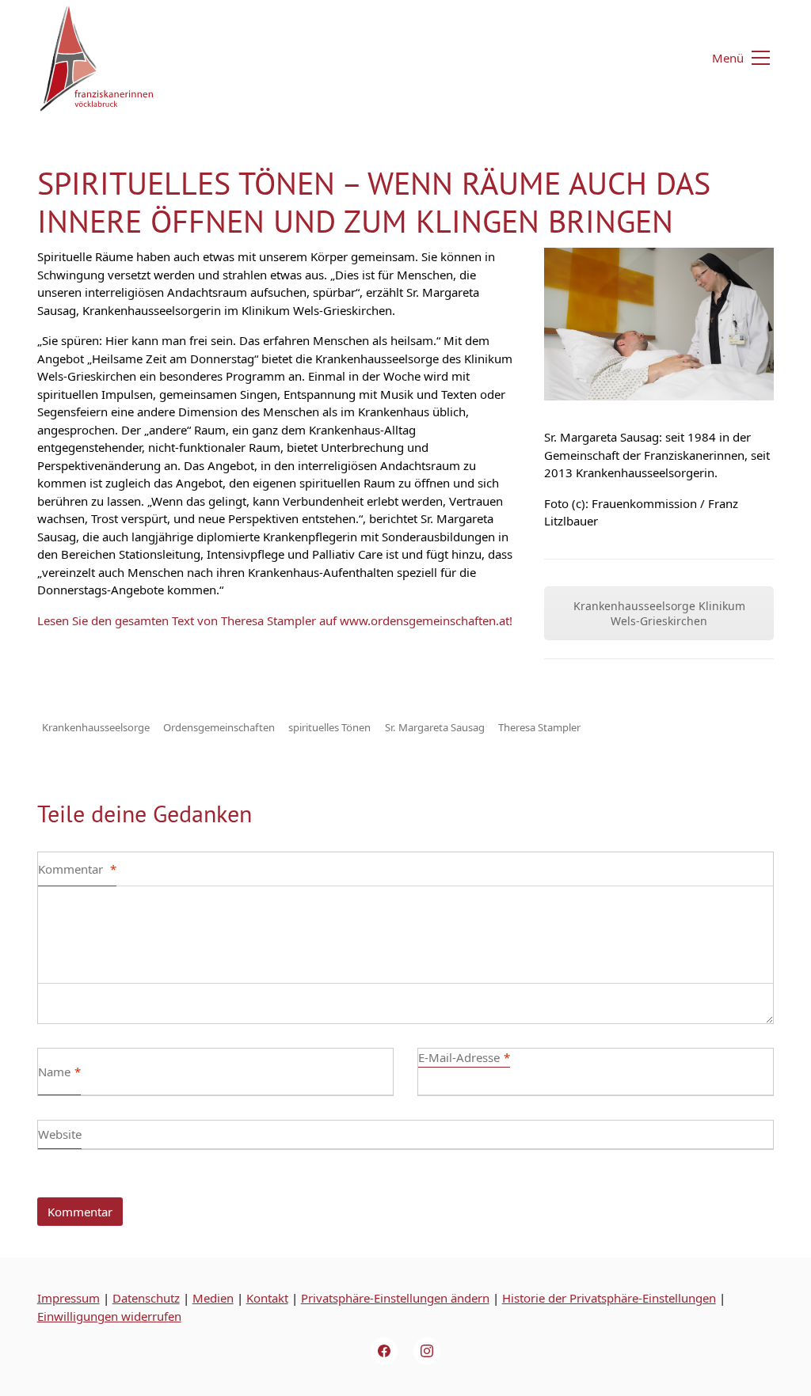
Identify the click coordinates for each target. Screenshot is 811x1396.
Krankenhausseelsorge (96, 727)
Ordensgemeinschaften (219, 727)
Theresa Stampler (539, 727)
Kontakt (267, 1298)
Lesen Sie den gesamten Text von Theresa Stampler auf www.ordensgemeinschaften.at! (274, 620)
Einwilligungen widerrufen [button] (109, 1316)
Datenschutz (146, 1298)
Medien (213, 1298)
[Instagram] (426, 1350)
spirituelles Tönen (329, 727)
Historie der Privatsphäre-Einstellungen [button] (609, 1298)
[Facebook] (384, 1350)
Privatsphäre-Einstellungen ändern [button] (395, 1298)
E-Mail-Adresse (464, 1057)
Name (59, 1071)
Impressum (68, 1298)
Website (60, 1134)
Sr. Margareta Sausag (435, 727)
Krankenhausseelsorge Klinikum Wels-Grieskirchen (659, 613)
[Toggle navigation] (731, 57)
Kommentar (77, 869)
